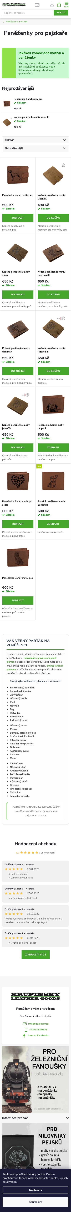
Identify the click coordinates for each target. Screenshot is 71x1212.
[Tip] (53, 481)
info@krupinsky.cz (38, 1023)
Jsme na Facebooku (38, 1035)
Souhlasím (35, 1202)
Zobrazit (18, 217)
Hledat (61, 12)
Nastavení (35, 1190)
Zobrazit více (35, 955)
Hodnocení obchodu (35, 844)
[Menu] (66, 4)
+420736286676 (38, 1029)
